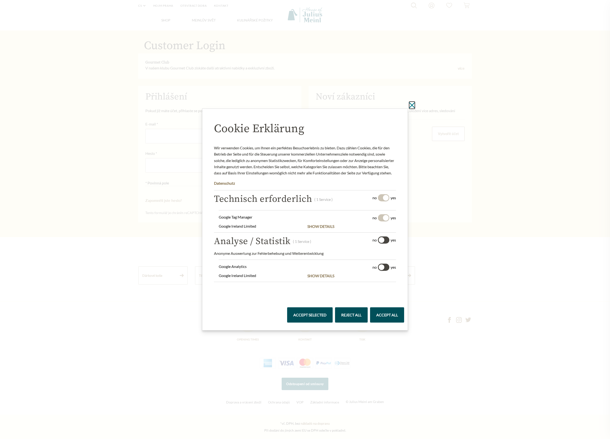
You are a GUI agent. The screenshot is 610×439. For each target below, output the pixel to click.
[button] (351, 226)
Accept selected (309, 315)
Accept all (387, 315)
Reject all (351, 315)
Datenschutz (224, 183)
